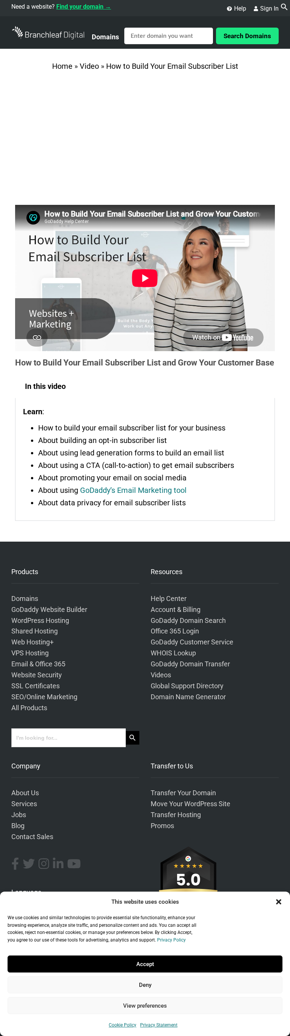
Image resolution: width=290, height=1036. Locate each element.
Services (24, 804)
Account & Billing (176, 609)
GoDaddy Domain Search (188, 620)
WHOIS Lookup (173, 653)
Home (62, 66)
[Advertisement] (145, 141)
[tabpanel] (145, 459)
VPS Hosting (30, 653)
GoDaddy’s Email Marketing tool (133, 490)
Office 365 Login (175, 631)
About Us (25, 793)
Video (89, 66)
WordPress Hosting (40, 620)
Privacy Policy (171, 940)
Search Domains (247, 36)
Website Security (36, 675)
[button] (278, 902)
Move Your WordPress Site (190, 804)
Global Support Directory (187, 686)
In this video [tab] (45, 386)
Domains (105, 37)
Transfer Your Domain (183, 793)
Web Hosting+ (32, 642)
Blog (18, 826)
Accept (145, 964)
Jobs (18, 815)
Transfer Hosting (176, 815)
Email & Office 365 (38, 664)
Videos (161, 675)
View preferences (145, 1005)
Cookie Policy (122, 1025)
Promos (162, 826)
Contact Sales (32, 837)
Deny (145, 985)
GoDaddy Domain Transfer (190, 664)
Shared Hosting (34, 631)
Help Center (169, 598)
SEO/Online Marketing (44, 697)
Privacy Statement (158, 1025)
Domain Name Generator (188, 697)
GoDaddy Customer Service (192, 642)
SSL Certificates (35, 686)
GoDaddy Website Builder (49, 609)
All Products (29, 708)
